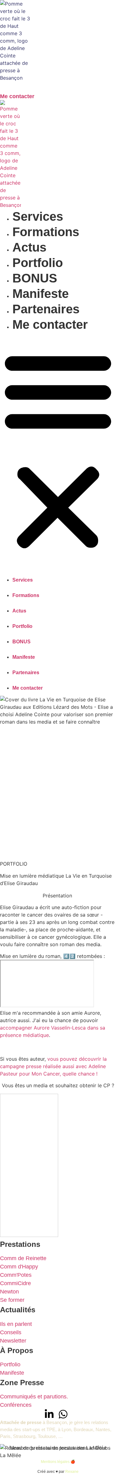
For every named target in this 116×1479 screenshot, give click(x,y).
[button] (58, 449)
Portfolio (37, 262)
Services (37, 216)
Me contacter (50, 324)
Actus (29, 247)
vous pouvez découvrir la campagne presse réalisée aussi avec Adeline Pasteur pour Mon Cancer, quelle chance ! (53, 1066)
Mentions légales (55, 1462)
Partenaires (45, 309)
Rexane (72, 1471)
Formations (45, 232)
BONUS (34, 278)
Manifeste (40, 293)
